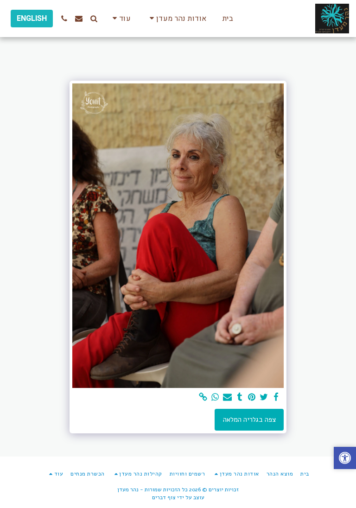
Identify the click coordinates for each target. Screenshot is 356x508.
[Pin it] (252, 397)
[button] (177, 18)
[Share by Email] (227, 397)
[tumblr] (239, 397)
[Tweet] (264, 397)
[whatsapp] (215, 397)
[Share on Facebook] (276, 397)
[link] (203, 397)
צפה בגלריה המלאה (249, 419)
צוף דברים (164, 497)
